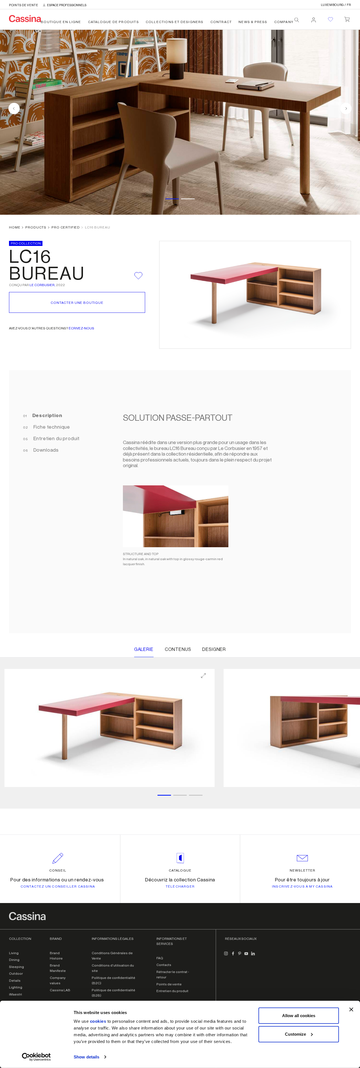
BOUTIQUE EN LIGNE (61, 22)
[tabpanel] (227, 501)
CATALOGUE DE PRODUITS (113, 22)
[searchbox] (296, 20)
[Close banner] (351, 1010)
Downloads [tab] (45, 450)
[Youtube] (246, 956)
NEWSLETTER (302, 870)
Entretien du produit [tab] (56, 438)
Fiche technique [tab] (51, 427)
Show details (86, 1057)
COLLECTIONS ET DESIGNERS (175, 22)
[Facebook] (233, 956)
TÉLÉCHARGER (180, 886)
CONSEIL (57, 870)
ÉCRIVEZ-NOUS (81, 328)
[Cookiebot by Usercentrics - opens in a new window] (36, 1057)
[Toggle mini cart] (347, 18)
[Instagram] (226, 956)
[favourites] (330, 19)
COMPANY (283, 22)
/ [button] (336, 4)
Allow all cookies (298, 1015)
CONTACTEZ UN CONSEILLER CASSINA (58, 886)
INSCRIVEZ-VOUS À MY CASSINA (302, 886)
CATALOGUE (180, 870)
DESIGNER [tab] (214, 649)
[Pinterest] (239, 956)
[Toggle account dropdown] (313, 18)
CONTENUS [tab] (178, 649)
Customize (295, 1033)
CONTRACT (221, 22)
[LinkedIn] (253, 956)
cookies (98, 1021)
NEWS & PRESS (252, 22)
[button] (109, 728)
